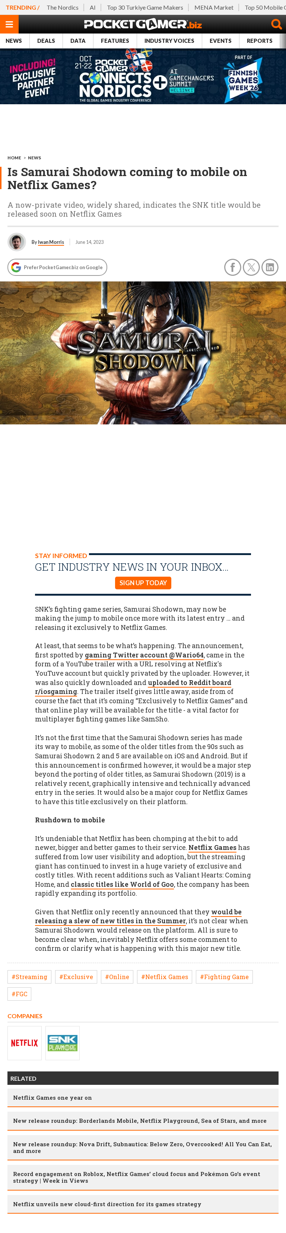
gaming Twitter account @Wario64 (144, 655)
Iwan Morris (51, 242)
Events (221, 41)
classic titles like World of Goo (122, 884)
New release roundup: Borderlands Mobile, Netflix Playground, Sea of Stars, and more (140, 1120)
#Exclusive (76, 977)
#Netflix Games (164, 977)
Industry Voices (169, 41)
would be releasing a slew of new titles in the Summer (138, 916)
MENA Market (213, 7)
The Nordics (63, 7)
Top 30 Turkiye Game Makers (145, 7)
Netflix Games (212, 847)
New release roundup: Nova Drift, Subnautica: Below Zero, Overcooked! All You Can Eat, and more (142, 1147)
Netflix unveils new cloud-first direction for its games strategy (107, 1204)
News (14, 41)
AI (93, 7)
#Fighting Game (224, 977)
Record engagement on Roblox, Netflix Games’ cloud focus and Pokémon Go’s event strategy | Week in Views (136, 1177)
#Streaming (29, 977)
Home (14, 157)
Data (78, 41)
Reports (260, 41)
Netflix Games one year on (52, 1097)
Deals (46, 41)
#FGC (19, 994)
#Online (117, 977)
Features (115, 41)
